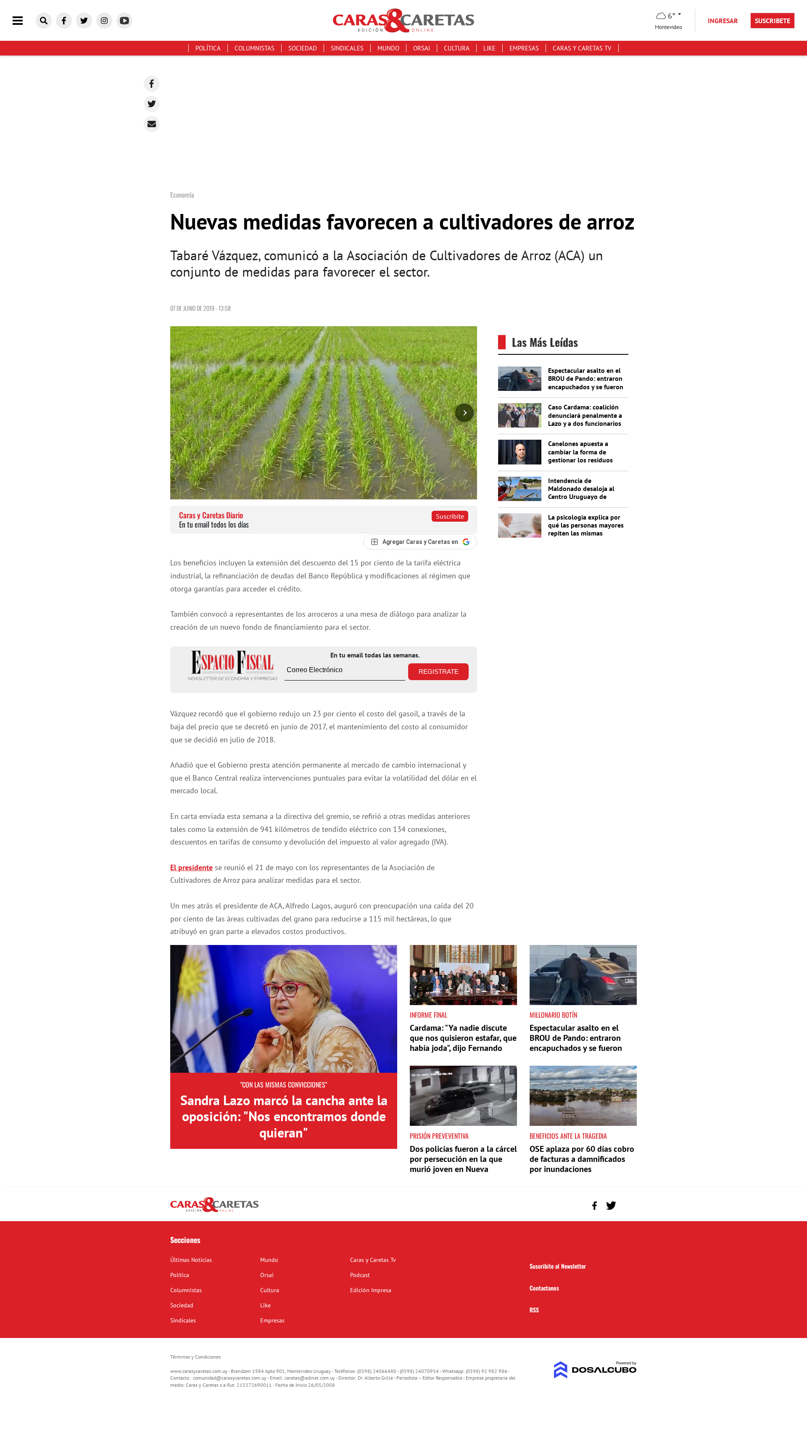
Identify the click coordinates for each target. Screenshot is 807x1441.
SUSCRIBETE (772, 20)
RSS (534, 1309)
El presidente (191, 867)
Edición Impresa (370, 1290)
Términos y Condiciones (195, 1357)
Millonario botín (553, 1015)
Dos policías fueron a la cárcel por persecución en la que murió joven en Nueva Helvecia (463, 1164)
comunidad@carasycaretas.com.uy (229, 1378)
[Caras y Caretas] (214, 1211)
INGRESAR (723, 20)
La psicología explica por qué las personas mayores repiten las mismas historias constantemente (586, 529)
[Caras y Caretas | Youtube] (124, 21)
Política (208, 48)
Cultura (456, 48)
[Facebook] (152, 84)
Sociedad (302, 48)
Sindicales (347, 48)
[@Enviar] (152, 124)
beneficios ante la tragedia (568, 1136)
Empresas (524, 48)
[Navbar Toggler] (24, 20)
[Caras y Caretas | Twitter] (84, 21)
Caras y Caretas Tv (582, 48)
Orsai (421, 48)
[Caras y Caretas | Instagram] (104, 21)
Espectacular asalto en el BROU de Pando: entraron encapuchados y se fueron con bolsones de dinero (585, 382)
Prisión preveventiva (439, 1136)
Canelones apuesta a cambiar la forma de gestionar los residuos (580, 451)
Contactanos (544, 1287)
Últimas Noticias (191, 1260)
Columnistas (254, 48)
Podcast (360, 1275)
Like (489, 48)
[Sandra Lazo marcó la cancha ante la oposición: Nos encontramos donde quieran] (283, 1009)
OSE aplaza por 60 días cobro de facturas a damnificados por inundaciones (582, 1158)
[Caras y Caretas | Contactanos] (627, 1204)
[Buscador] (44, 21)
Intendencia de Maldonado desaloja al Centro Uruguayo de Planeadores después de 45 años (583, 496)
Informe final (428, 1015)
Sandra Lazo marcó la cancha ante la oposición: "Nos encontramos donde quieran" (284, 1116)
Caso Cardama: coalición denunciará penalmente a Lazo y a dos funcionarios (585, 415)
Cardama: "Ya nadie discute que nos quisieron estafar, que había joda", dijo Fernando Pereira (463, 1043)
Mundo (388, 48)
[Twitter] (152, 104)
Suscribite (450, 516)
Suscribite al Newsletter (558, 1266)
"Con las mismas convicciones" (283, 1084)
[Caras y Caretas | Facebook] (64, 21)
